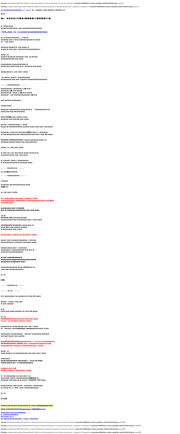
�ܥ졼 (28, 10)
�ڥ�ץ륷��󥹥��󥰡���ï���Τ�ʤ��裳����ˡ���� (24, 32)
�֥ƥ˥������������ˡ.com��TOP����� (19, 419)
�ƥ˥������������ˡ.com (13, 10)
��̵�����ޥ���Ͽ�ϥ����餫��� (13, 412)
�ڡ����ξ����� (9, 414)
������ (42, 405)
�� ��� (5, 416)
